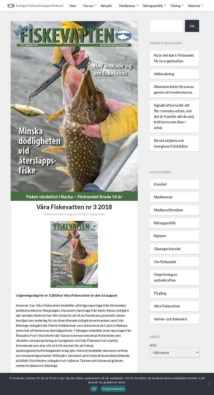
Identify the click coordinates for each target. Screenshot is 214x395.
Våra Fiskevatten (167, 306)
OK (94, 388)
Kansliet (160, 184)
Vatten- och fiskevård (170, 319)
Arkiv (153, 345)
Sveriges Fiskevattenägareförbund (39, 5)
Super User (97, 214)
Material (194, 6)
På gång (160, 293)
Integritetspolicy (113, 388)
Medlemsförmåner (168, 210)
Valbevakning (164, 74)
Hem (73, 6)
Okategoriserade (167, 249)
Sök (192, 26)
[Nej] (209, 384)
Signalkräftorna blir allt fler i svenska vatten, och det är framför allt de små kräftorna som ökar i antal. (174, 116)
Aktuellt (106, 6)
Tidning (175, 6)
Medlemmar (127, 6)
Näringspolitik (153, 6)
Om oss (88, 6)
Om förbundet (165, 262)
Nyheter (160, 236)
